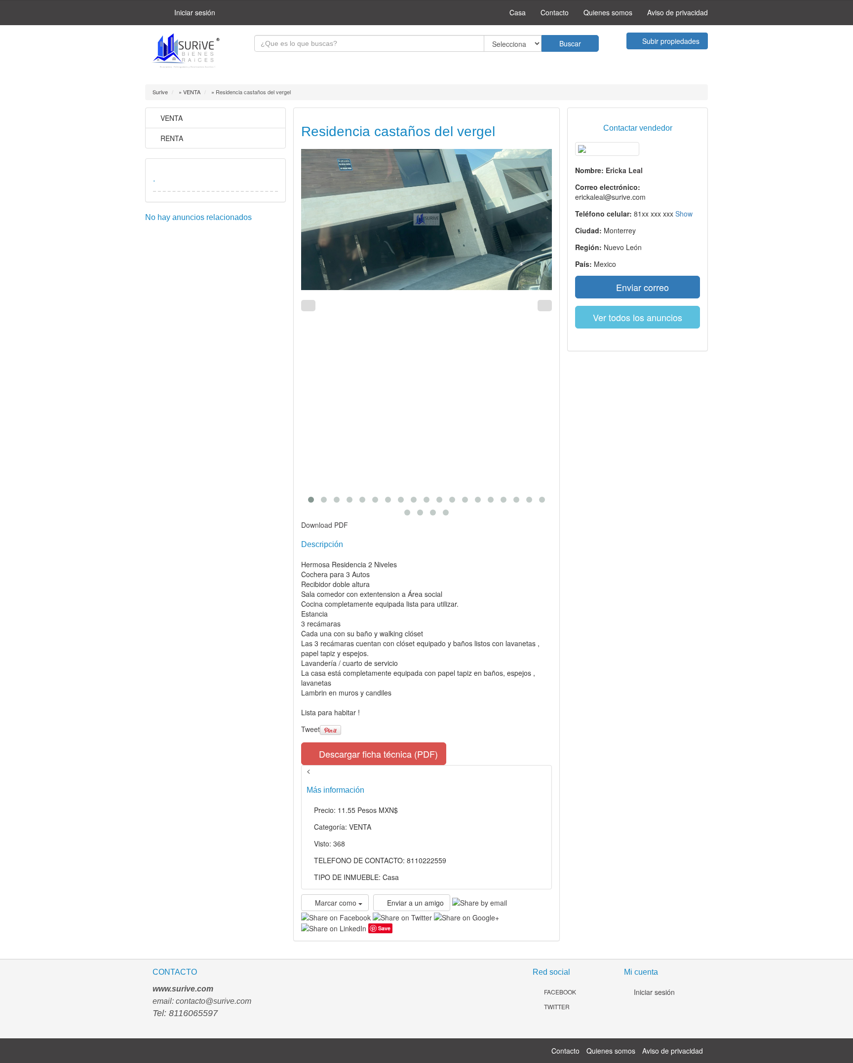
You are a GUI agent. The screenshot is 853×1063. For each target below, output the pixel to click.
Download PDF (324, 525)
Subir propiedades (669, 41)
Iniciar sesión (193, 12)
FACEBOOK (559, 992)
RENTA (170, 138)
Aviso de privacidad (677, 12)
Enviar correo (641, 287)
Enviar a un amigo (414, 903)
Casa (516, 12)
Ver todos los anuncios (637, 317)
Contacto (555, 12)
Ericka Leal (624, 170)
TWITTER (556, 1006)
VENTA (170, 118)
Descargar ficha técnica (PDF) (377, 753)
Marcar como (335, 903)
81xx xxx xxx (663, 214)
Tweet (310, 729)
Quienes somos (607, 12)
